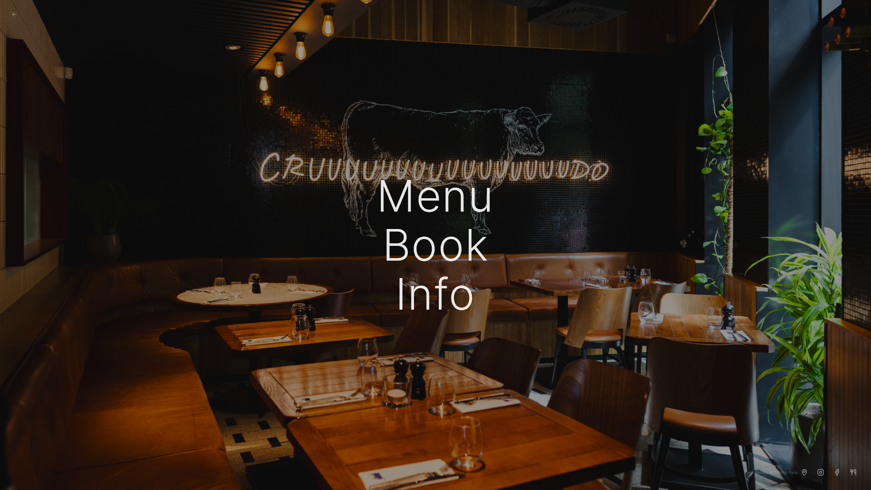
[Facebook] (837, 472)
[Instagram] (820, 472)
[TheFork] (853, 472)
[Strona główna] (14, 14)
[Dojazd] (804, 472)
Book (435, 245)
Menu (435, 196)
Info (435, 294)
